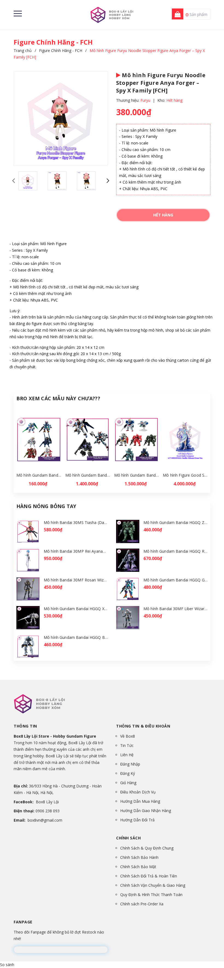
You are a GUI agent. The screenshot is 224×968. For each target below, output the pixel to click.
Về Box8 (127, 736)
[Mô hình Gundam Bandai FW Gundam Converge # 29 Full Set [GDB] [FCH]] (38, 439)
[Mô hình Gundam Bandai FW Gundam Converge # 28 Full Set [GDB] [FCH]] (136, 439)
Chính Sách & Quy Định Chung (146, 848)
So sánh (7, 964)
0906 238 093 (48, 810)
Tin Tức (127, 745)
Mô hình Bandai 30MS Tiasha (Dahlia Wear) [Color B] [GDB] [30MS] (105, 522)
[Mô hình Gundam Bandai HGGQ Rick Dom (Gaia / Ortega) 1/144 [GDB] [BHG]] (127, 560)
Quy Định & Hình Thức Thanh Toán (151, 894)
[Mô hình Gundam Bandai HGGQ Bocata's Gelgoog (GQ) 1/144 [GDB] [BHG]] (28, 646)
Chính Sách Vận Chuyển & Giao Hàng (152, 885)
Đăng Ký (127, 773)
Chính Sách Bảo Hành (139, 857)
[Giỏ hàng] (176, 14)
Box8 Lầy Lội (47, 801)
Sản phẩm (196, 14)
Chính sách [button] (128, 838)
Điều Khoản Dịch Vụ (138, 792)
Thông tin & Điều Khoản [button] (143, 726)
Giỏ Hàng (128, 782)
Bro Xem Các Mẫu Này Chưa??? (58, 398)
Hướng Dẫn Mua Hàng (140, 801)
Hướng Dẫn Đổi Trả (137, 819)
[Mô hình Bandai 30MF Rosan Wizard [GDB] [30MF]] (28, 589)
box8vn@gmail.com (45, 820)
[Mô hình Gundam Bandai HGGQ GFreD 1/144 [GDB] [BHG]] (127, 589)
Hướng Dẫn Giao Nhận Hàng (145, 810)
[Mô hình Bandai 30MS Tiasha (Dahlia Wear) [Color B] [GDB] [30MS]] (28, 531)
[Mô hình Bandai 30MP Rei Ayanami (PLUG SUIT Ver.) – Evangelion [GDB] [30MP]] (28, 560)
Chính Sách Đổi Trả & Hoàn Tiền (148, 876)
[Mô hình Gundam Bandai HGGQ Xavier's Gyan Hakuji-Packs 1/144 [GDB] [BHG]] (28, 617)
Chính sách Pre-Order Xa (141, 903)
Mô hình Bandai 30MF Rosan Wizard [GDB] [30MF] (89, 579)
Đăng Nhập (130, 764)
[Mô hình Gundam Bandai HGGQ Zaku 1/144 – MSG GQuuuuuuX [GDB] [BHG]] (127, 531)
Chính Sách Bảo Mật (138, 866)
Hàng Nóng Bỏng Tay (46, 506)
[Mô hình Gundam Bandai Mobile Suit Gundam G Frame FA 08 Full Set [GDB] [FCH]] (87, 439)
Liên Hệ (127, 754)
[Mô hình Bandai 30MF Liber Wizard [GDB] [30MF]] (127, 617)
